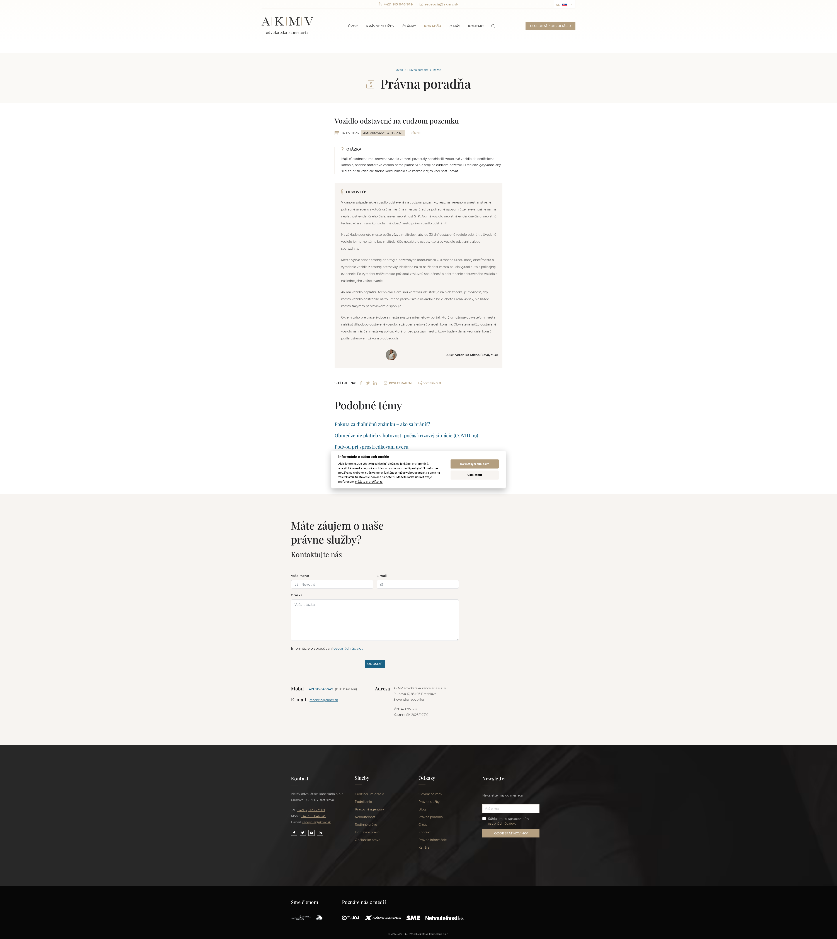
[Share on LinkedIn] (375, 383)
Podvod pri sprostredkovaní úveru (371, 446)
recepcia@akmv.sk (441, 4)
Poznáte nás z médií (364, 902)
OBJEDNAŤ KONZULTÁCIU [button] (550, 26)
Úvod (353, 26)
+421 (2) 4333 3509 (311, 810)
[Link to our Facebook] (294, 833)
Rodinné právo (366, 825)
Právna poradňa (418, 69)
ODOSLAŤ (375, 664)
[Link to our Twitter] (303, 833)
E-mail (382, 576)
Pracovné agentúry (369, 809)
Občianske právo (367, 840)
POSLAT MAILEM (400, 383)
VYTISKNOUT (432, 383)
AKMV (287, 26)
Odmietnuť (474, 474)
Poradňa (433, 26)
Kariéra (423, 847)
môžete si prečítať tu (369, 481)
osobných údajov (348, 648)
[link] (493, 26)
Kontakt (476, 26)
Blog (422, 809)
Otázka (296, 595)
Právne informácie (432, 840)
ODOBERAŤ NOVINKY (511, 833)
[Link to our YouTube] (311, 833)
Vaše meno (300, 576)
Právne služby (380, 26)
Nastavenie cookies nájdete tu (375, 477)
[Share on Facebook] (361, 383)
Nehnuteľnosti (365, 817)
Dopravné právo (367, 832)
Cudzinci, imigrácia (369, 794)
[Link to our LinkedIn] (320, 833)
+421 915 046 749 (398, 4)
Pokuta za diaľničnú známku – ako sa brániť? (382, 424)
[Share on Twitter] (368, 383)
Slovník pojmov (430, 794)
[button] (564, 4)
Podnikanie (363, 802)
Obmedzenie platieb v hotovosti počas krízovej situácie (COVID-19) (406, 435)
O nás (454, 26)
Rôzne (437, 69)
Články (409, 26)
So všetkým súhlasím (474, 464)
